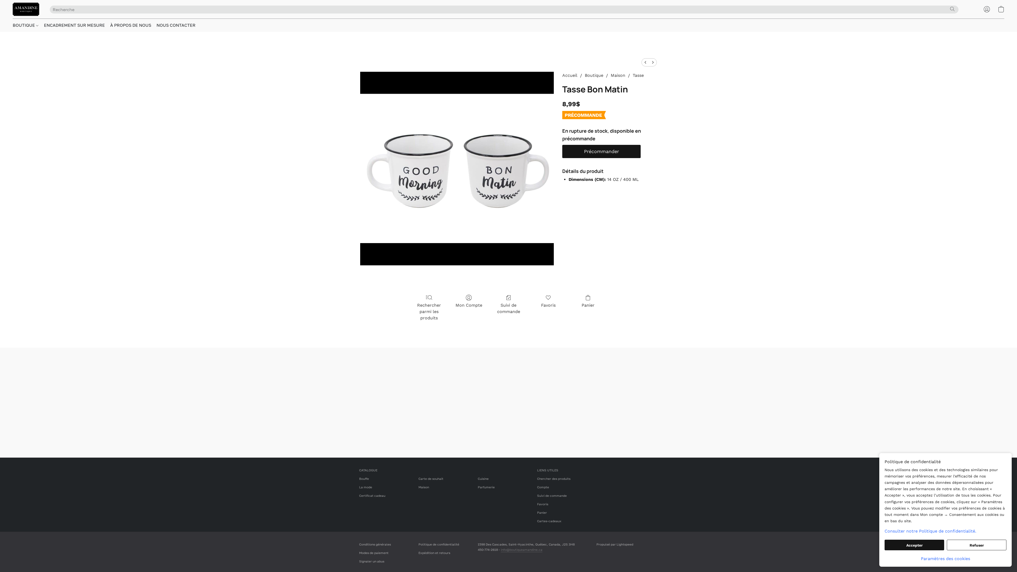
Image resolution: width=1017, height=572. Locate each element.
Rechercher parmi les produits (429, 311)
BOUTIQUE (24, 25)
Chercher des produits (553, 479)
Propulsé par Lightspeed (614, 544)
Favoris (548, 305)
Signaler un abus (371, 561)
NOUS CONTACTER (176, 25)
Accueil (569, 75)
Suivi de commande (508, 308)
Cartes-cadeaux (549, 521)
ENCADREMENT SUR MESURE (74, 25)
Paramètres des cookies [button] (945, 558)
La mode (365, 487)
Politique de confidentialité (438, 544)
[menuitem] (645, 62)
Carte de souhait (430, 479)
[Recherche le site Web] (952, 9)
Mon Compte (469, 305)
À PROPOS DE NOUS (130, 25)
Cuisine (483, 479)
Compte (543, 487)
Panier (588, 305)
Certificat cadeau (372, 496)
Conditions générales (375, 544)
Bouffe (364, 479)
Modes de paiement (374, 553)
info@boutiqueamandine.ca (521, 550)
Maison (618, 75)
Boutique (594, 75)
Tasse (638, 75)
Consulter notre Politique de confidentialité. (930, 531)
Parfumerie (486, 487)
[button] (26, 9)
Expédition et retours (434, 553)
